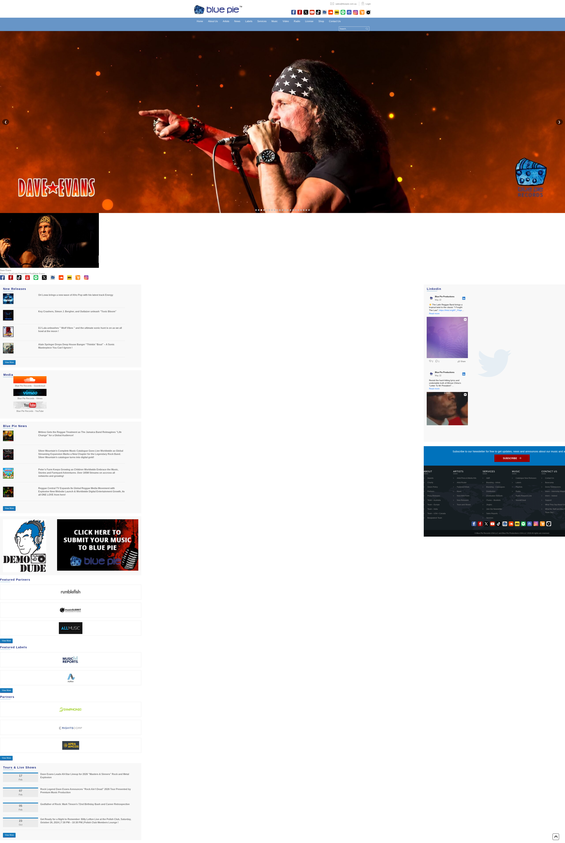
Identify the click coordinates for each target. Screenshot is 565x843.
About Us (213, 21)
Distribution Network (494, 496)
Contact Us (335, 21)
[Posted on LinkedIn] (464, 298)
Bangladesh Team (434, 518)
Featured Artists (463, 487)
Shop (321, 21)
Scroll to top (555, 836)
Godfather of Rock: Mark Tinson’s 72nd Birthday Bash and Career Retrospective (85, 804)
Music (274, 21)
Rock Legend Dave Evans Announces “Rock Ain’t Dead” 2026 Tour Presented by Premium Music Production (85, 791)
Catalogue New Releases (526, 478)
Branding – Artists (493, 483)
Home (200, 21)
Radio (297, 21)
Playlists (519, 487)
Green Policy (432, 487)
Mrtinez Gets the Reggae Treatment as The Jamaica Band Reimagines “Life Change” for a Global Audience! (80, 434)
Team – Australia (434, 500)
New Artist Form (463, 496)
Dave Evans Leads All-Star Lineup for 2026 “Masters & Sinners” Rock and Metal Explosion (84, 776)
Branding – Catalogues (495, 487)
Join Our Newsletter (494, 509)
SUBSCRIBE (510, 458)
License (309, 21)
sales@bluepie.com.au (346, 4)
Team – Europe (433, 505)
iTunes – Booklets (493, 500)
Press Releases (433, 496)
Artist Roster (462, 483)
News (237, 21)
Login (368, 4)
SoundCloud (521, 500)
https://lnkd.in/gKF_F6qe (450, 310)
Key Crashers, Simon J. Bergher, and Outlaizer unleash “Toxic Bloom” (77, 311)
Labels (248, 21)
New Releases (463, 500)
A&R (488, 478)
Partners (430, 491)
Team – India (432, 509)
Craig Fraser (12, 273)
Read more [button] (434, 313)
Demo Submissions (553, 487)
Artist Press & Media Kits (466, 478)
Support (548, 500)
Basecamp (549, 483)
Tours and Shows (464, 505)
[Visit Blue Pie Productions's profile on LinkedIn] (432, 298)
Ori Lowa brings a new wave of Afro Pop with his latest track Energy (75, 295)
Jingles (489, 505)
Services (261, 21)
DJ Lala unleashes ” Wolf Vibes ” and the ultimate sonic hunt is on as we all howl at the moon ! (80, 329)
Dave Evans (35, 273)
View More (9, 362)
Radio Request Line (524, 496)
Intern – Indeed (551, 496)
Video (286, 21)
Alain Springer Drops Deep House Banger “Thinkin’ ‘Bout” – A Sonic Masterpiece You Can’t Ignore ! (76, 346)
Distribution (490, 491)
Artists (226, 21)
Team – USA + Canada (436, 513)
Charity (430, 483)
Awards (430, 478)
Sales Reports (492, 513)
